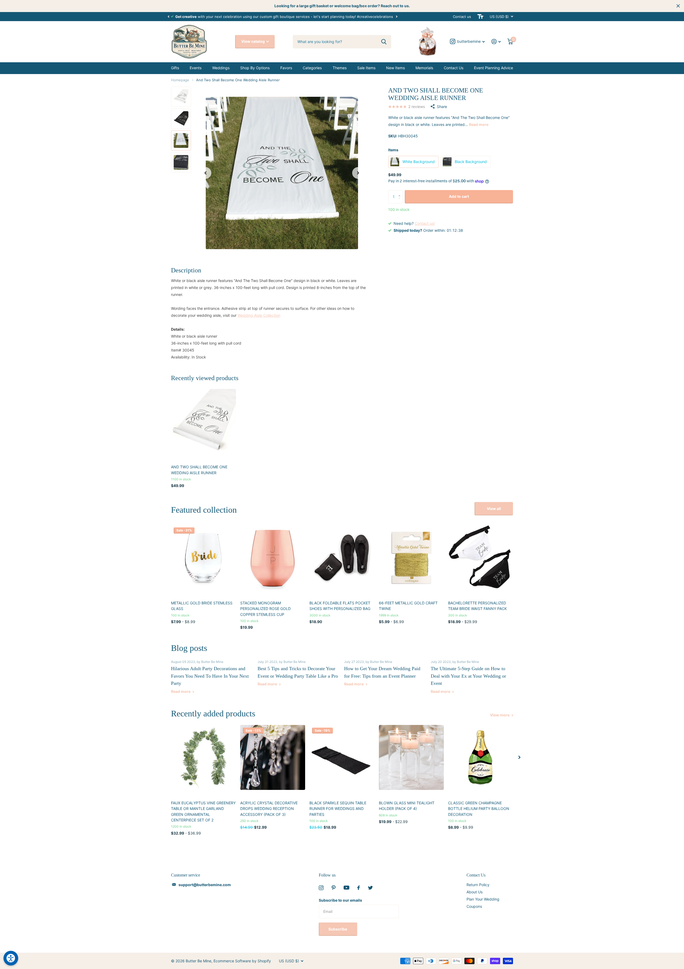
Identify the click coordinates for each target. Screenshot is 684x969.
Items (393, 150)
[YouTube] (346, 888)
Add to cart (459, 196)
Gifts (175, 67)
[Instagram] (321, 887)
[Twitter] (370, 888)
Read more (478, 124)
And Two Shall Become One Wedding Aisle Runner (199, 470)
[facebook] (358, 888)
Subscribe (338, 929)
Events (195, 67)
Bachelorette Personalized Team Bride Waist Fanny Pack (477, 606)
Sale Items (366, 67)
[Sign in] (496, 42)
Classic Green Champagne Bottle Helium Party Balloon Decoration (478, 809)
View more (500, 715)
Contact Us (453, 67)
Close (678, 6)
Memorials (424, 67)
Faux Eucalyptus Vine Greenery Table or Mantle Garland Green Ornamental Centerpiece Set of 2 (203, 811)
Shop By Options (255, 67)
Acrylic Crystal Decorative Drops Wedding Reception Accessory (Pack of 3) (269, 809)
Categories (312, 67)
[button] (168, 16)
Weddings (221, 67)
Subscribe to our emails (340, 900)
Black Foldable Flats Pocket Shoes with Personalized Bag (339, 606)
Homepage (180, 80)
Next (396, 16)
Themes (340, 67)
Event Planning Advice (493, 67)
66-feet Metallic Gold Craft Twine (408, 606)
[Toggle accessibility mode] (480, 16)
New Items (395, 67)
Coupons (474, 906)
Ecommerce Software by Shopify (242, 961)
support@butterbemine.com (204, 884)
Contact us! (425, 223)
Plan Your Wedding (483, 899)
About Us (475, 892)
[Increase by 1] (400, 192)
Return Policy (478, 884)
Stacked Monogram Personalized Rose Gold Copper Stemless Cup (265, 609)
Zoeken (383, 41)
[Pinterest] (334, 887)
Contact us (462, 16)
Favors (286, 67)
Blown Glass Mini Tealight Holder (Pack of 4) (406, 806)
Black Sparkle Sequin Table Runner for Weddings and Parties (337, 809)
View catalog (253, 41)
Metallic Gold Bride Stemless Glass (201, 606)
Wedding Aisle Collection (259, 315)
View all (494, 508)
